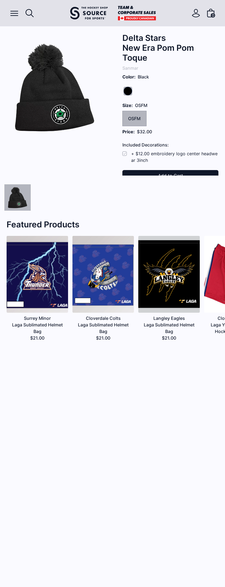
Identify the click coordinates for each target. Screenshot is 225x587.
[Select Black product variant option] (17, 197)
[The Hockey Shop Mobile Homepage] (113, 13)
